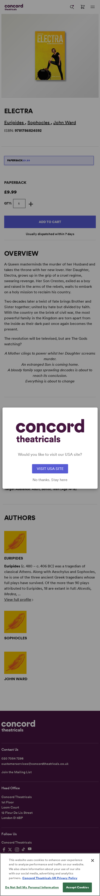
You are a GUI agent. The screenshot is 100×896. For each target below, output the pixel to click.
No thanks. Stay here (50, 480)
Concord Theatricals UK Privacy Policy (49, 878)
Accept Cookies (77, 887)
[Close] (92, 860)
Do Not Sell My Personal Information (32, 887)
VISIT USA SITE (50, 468)
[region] (50, 874)
